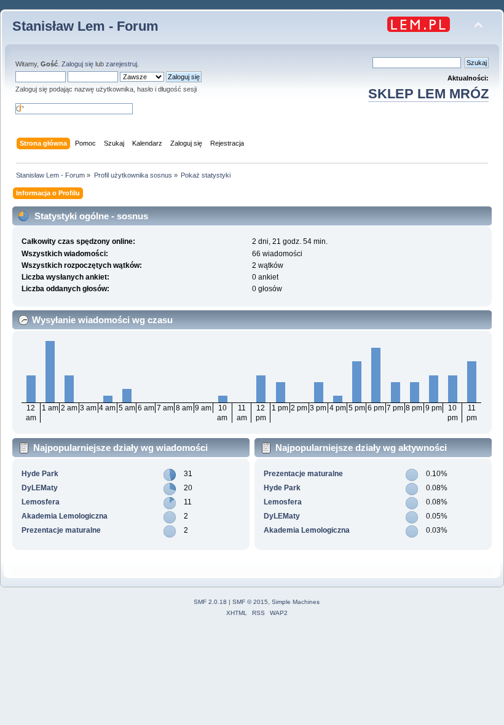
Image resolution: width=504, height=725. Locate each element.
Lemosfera (41, 502)
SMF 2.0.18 (210, 601)
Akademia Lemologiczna (65, 516)
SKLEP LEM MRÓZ (428, 93)
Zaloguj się (77, 64)
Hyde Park (40, 473)
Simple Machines (296, 601)
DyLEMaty (40, 488)
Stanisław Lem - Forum (85, 26)
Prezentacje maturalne (61, 530)
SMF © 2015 (250, 601)
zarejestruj (121, 64)
